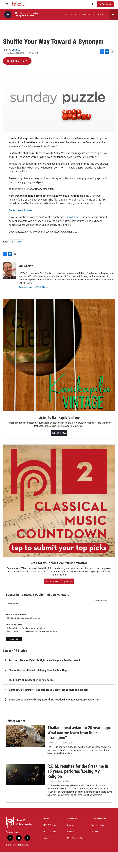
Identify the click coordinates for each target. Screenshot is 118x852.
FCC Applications (98, 819)
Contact (70, 825)
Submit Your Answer (21, 210)
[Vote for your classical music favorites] (59, 501)
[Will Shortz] (9, 270)
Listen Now (59, 432)
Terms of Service (99, 825)
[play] (8, 14)
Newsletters (72, 819)
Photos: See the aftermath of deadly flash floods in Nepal (38, 670)
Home (46, 819)
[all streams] (114, 14)
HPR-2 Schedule (50, 832)
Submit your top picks (59, 581)
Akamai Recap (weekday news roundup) (26, 628)
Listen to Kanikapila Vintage (59, 417)
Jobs (45, 838)
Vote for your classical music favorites (58, 563)
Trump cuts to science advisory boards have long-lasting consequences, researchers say (55, 699)
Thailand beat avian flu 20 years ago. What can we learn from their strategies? (79, 732)
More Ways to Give (75, 838)
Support (71, 832)
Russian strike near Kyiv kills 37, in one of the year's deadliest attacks (45, 660)
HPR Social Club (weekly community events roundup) (32, 631)
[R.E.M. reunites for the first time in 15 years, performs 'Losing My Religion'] (25, 774)
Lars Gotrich (52, 781)
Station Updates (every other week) (24, 618)
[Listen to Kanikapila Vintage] (59, 355)
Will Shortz (17, 50)
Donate (106, 4)
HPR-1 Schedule (50, 825)
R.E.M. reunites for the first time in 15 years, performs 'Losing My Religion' (77, 771)
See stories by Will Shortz (34, 287)
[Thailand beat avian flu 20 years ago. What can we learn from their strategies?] (25, 736)
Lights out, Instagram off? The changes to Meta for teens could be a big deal (48, 689)
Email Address (13, 603)
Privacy (94, 832)
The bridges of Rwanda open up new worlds (31, 679)
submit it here (73, 217)
